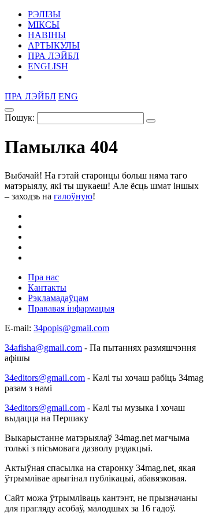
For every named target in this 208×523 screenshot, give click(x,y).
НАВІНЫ (47, 35)
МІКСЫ (44, 24)
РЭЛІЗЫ (44, 14)
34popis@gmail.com (71, 328)
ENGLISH (48, 66)
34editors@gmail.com (45, 378)
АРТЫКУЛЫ (54, 45)
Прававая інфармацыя (71, 308)
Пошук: (20, 118)
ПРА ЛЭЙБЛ (53, 56)
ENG (68, 96)
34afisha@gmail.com (43, 348)
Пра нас (43, 277)
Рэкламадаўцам (58, 298)
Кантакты (47, 287)
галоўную (73, 196)
